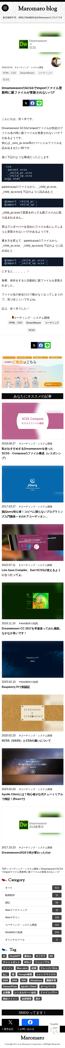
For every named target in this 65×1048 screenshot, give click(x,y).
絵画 (34, 968)
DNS (14, 980)
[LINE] (39, 103)
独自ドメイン (10, 998)
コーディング (45, 73)
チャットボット (11, 962)
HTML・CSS (9, 73)
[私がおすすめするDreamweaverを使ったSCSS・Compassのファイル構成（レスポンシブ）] (32, 421)
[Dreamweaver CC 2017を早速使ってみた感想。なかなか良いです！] (32, 600)
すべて (32, 887)
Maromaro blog (37, 9)
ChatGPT (15, 956)
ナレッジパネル (49, 968)
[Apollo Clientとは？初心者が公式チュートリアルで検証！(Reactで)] (32, 766)
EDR (5, 980)
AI (4, 956)
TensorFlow (10, 986)
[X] (26, 103)
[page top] (54, 1028)
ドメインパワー (48, 992)
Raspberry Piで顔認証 (16, 686)
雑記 (31, 902)
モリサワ (40, 956)
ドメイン (8, 968)
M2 (51, 956)
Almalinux (36, 980)
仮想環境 (26, 998)
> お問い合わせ (26, 1029)
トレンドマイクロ (46, 974)
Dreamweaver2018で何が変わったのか (26, 852)
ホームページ (48, 986)
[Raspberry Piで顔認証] (32, 659)
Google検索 (25, 974)
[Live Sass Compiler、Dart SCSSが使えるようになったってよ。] (32, 542)
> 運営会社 (8, 1029)
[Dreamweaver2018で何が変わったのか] (32, 825)
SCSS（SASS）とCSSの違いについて (26, 740)
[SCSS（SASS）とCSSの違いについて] (32, 713)
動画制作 (31, 895)
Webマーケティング (31, 910)
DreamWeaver (27, 73)
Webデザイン (32, 917)
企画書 (6, 992)
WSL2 (27, 962)
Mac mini (22, 968)
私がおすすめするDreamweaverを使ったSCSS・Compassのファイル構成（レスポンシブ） (31, 453)
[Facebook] (32, 103)
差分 (38, 998)
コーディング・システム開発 (32, 317)
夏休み (28, 956)
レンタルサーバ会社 (25, 992)
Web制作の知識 (32, 932)
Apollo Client (28, 986)
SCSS (6, 79)
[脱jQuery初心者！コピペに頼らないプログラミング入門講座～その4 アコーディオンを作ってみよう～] (32, 484)
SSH (23, 980)
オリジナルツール (31, 939)
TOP (4, 869)
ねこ (5, 974)
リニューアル (42, 962)
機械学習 (51, 980)
